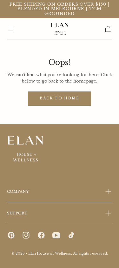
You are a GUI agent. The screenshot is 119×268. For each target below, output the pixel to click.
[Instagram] (26, 235)
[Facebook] (41, 235)
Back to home (59, 98)
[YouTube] (56, 235)
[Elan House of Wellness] (25, 149)
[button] (10, 29)
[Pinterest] (11, 235)
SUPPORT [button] (17, 213)
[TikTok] (71, 235)
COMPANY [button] (18, 191)
